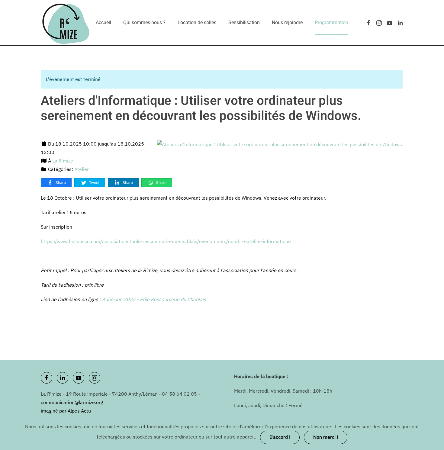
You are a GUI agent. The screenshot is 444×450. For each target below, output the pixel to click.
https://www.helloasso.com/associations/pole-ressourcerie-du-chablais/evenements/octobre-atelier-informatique (166, 241)
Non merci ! (325, 437)
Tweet (94, 182)
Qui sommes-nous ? (144, 22)
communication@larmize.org (72, 402)
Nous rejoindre (287, 22)
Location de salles (197, 22)
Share (60, 182)
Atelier (81, 169)
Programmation (331, 22)
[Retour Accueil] (66, 22)
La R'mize (62, 161)
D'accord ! (279, 437)
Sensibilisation (244, 22)
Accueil (103, 22)
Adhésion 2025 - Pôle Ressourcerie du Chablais (154, 299)
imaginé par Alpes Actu (66, 411)
